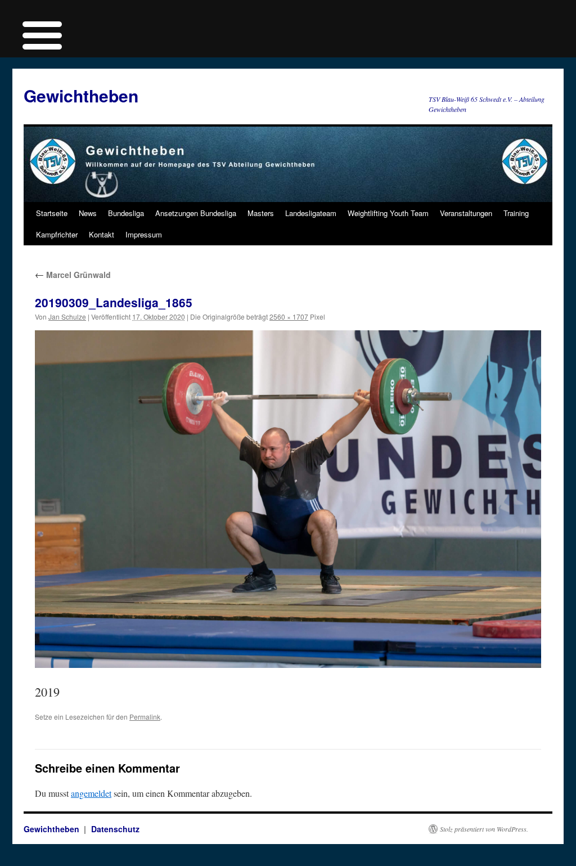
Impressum (143, 234)
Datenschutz (115, 828)
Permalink (144, 716)
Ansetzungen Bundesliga (195, 213)
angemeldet (91, 793)
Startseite (52, 213)
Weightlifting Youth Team (388, 213)
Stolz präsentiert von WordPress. (484, 828)
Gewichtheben (81, 95)
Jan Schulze (67, 316)
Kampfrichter (57, 234)
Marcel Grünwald (73, 274)
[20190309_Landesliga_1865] (288, 499)
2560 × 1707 (288, 316)
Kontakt (101, 234)
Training (516, 213)
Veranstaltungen (466, 213)
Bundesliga (126, 213)
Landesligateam (310, 213)
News (88, 213)
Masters (261, 213)
